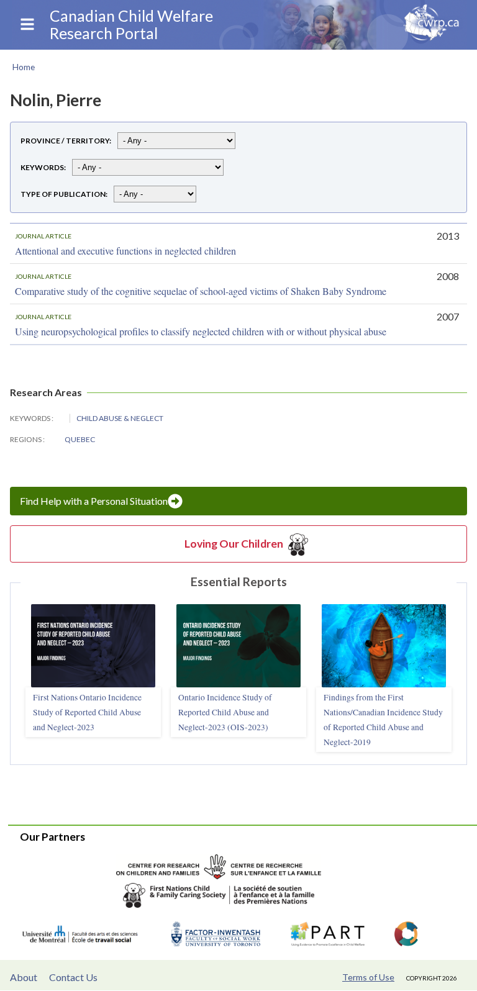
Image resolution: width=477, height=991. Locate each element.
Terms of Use (368, 977)
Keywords (42, 167)
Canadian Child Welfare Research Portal (131, 24)
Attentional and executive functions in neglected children (125, 250)
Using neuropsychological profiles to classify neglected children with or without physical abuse (200, 331)
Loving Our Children (233, 543)
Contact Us (73, 977)
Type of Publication (63, 194)
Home (23, 67)
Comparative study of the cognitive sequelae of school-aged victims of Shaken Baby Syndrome (200, 290)
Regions (26, 439)
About (23, 977)
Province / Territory (64, 140)
